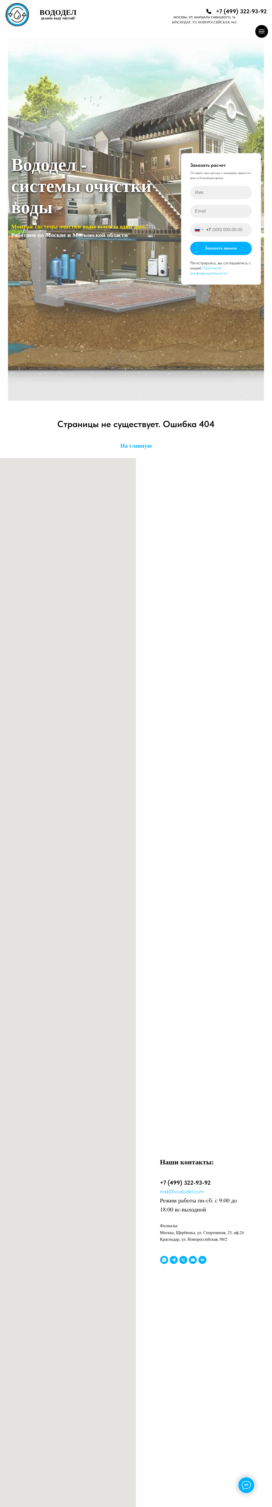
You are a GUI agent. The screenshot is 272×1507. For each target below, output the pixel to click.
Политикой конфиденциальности (208, 842)
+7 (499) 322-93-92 (241, 11)
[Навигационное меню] (262, 31)
